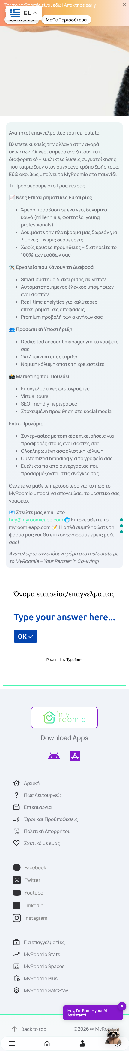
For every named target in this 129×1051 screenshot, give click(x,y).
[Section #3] (121, 531)
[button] (12, 1043)
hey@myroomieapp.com (36, 519)
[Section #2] (121, 525)
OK (23, 636)
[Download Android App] (54, 756)
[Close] (124, 4)
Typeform (74, 660)
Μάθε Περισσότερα (66, 19)
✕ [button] (122, 1006)
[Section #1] (121, 519)
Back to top (33, 1029)
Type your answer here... (65, 617)
